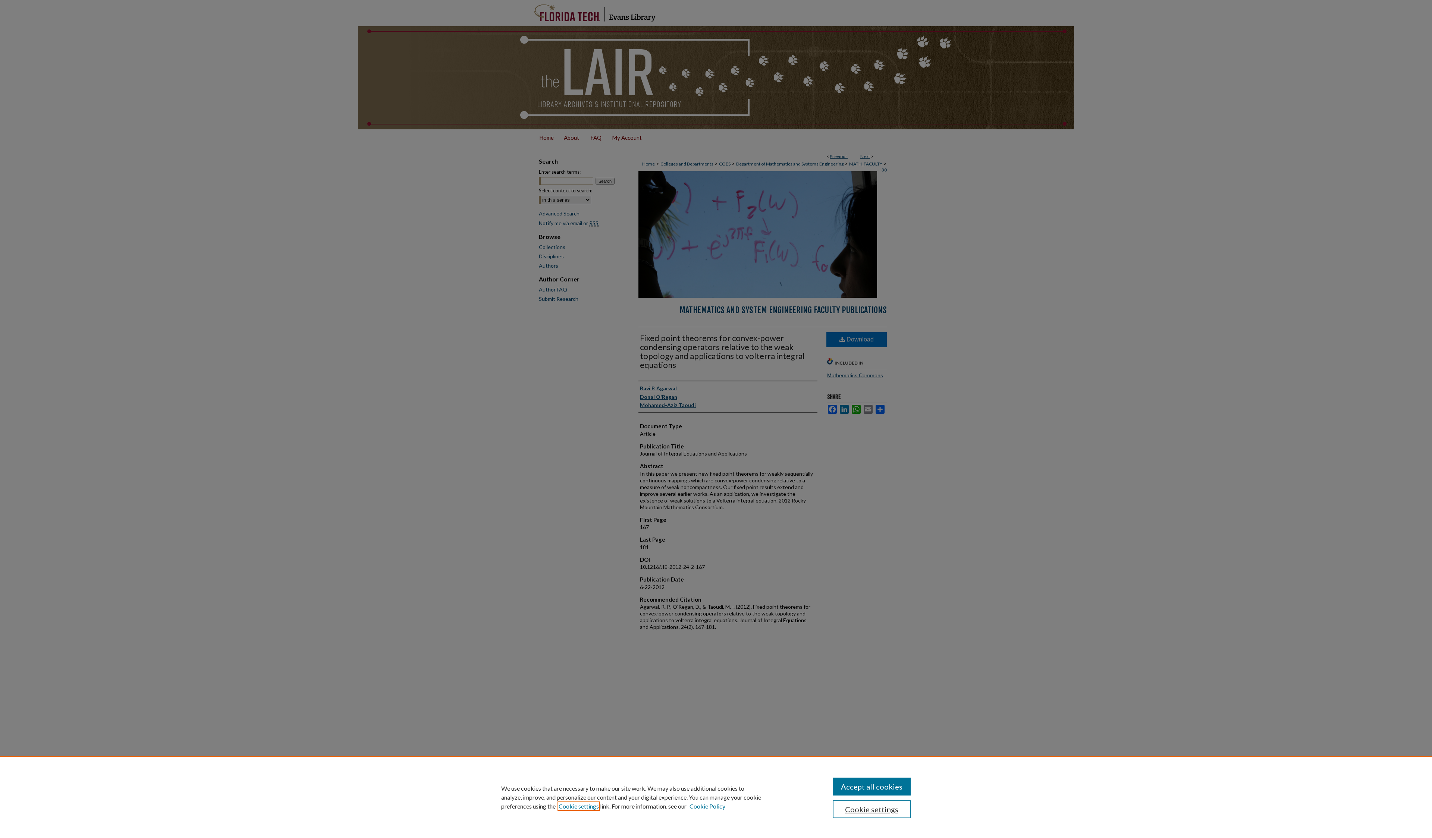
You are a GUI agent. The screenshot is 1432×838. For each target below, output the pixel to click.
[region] (716, 797)
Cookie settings (579, 806)
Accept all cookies (871, 786)
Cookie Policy (707, 806)
